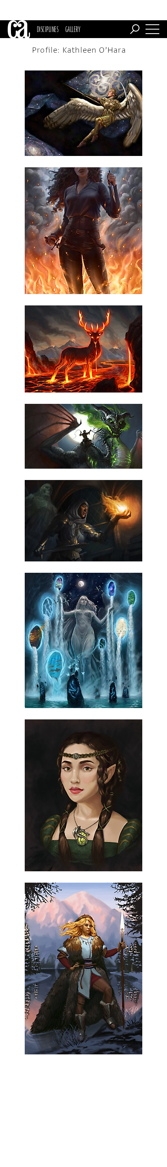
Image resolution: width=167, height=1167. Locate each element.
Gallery (72, 29)
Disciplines (47, 29)
